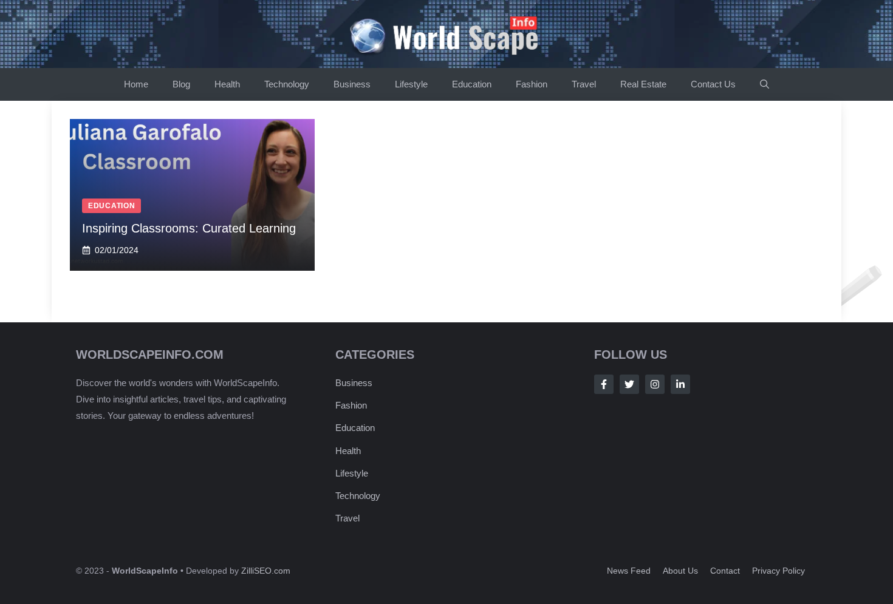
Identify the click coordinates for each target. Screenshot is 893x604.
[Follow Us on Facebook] (604, 384)
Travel (584, 84)
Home (136, 84)
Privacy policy (778, 570)
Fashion (531, 84)
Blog (181, 84)
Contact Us (713, 84)
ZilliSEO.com (265, 570)
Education (471, 84)
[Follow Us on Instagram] (655, 384)
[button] (764, 84)
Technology (286, 84)
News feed (629, 570)
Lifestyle (411, 84)
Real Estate (643, 84)
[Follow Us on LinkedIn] (680, 384)
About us (680, 570)
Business (352, 84)
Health (227, 84)
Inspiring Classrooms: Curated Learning (189, 228)
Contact (725, 570)
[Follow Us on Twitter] (629, 384)
